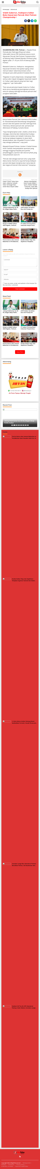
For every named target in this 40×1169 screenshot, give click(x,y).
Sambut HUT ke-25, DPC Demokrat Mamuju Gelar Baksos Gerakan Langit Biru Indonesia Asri (23, 1007)
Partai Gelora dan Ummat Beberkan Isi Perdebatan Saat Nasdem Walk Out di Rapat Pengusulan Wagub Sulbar (11, 240)
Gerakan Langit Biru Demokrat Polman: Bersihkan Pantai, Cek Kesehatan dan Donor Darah (24, 864)
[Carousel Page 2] (14, 425)
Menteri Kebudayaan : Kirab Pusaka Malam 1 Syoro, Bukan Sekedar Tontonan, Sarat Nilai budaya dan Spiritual (30, 184)
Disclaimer (11, 1164)
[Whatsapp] (35, 20)
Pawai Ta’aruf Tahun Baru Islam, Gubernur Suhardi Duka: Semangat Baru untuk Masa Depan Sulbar (10, 183)
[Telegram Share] (32, 20)
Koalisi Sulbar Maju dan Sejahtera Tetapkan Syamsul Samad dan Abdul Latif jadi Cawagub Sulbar (28, 240)
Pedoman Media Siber (21, 1166)
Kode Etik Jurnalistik (7, 1166)
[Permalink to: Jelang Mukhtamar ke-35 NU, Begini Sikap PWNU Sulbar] (11, 201)
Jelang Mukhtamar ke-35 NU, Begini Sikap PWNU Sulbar (10, 208)
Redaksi (3, 1164)
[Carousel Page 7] (26, 425)
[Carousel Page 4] (19, 425)
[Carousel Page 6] (23, 425)
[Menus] (2, 2)
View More (20, 352)
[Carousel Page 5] (21, 425)
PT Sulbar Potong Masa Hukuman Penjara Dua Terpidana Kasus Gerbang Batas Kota (29, 224)
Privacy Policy (20, 1164)
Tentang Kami (27, 1163)
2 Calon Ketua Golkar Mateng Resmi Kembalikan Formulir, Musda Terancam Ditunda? (24, 722)
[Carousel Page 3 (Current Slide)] (17, 425)
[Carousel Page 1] (12, 425)
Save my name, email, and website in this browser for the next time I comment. (20, 284)
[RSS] (20, 174)
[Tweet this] (28, 20)
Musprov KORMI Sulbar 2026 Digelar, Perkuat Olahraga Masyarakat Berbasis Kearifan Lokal (10, 224)
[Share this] (25, 20)
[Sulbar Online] (20, 2)
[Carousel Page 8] (28, 425)
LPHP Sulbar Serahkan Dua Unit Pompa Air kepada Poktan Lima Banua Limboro (28, 208)
